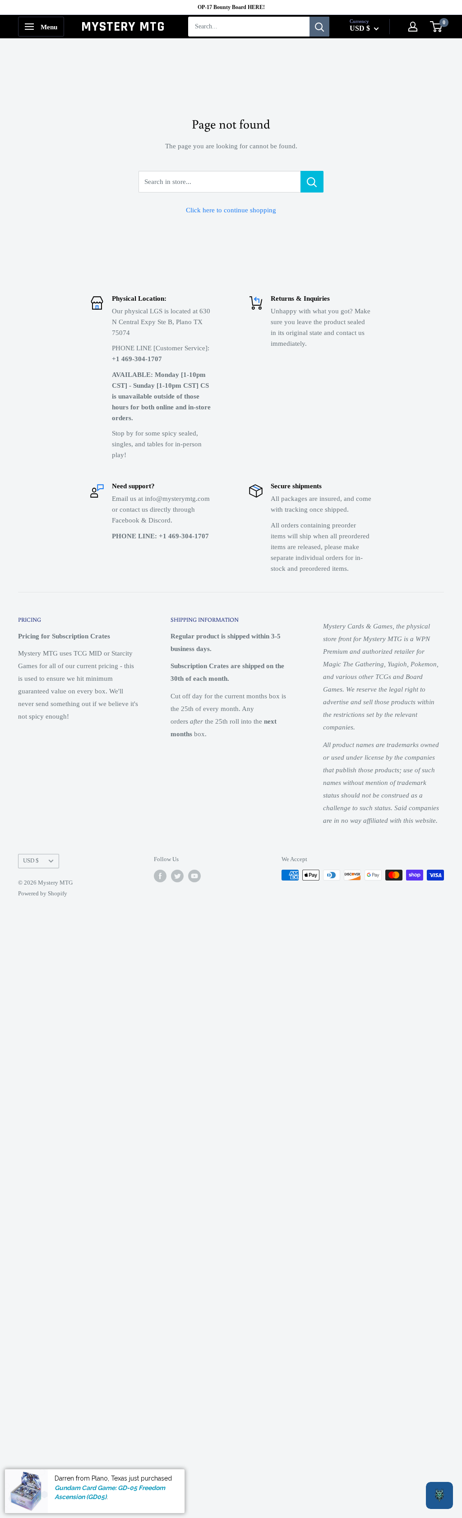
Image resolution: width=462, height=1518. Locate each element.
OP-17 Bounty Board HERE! (231, 7)
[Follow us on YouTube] (194, 876)
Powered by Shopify (42, 893)
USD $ (31, 861)
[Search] (319, 27)
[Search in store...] (311, 182)
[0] (436, 26)
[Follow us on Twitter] (177, 876)
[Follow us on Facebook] (160, 876)
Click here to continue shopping (231, 210)
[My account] (412, 27)
